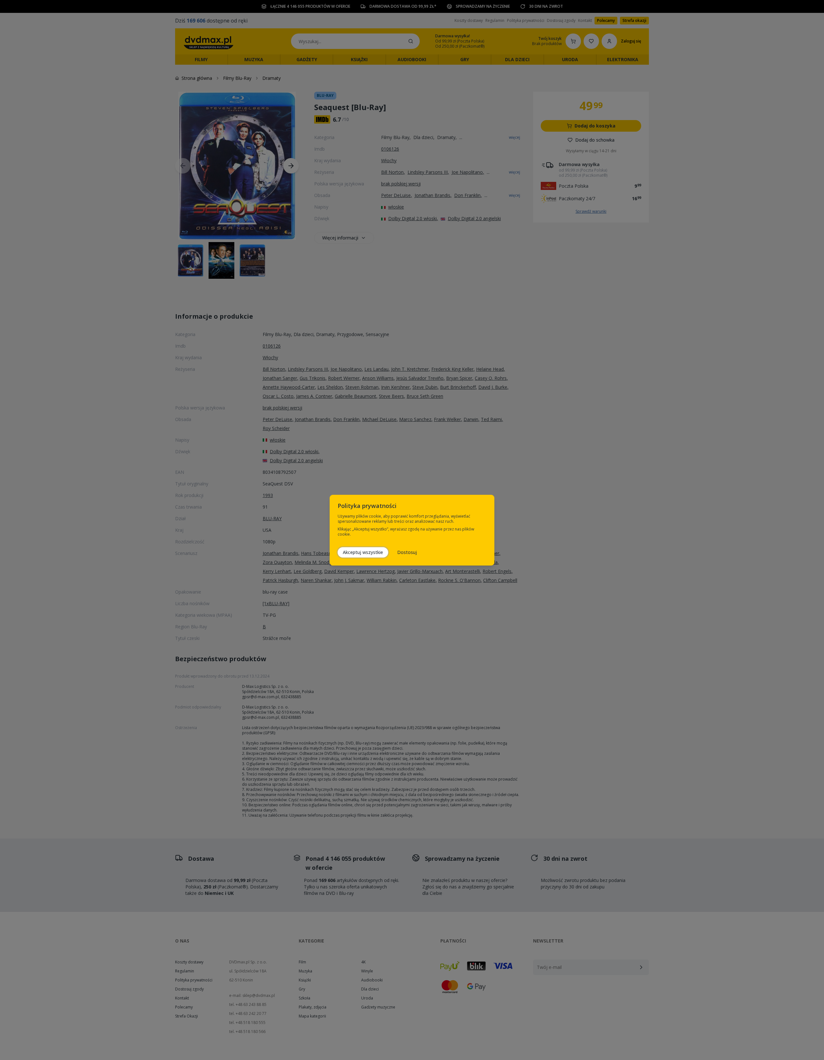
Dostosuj (407, 552)
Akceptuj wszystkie (363, 552)
